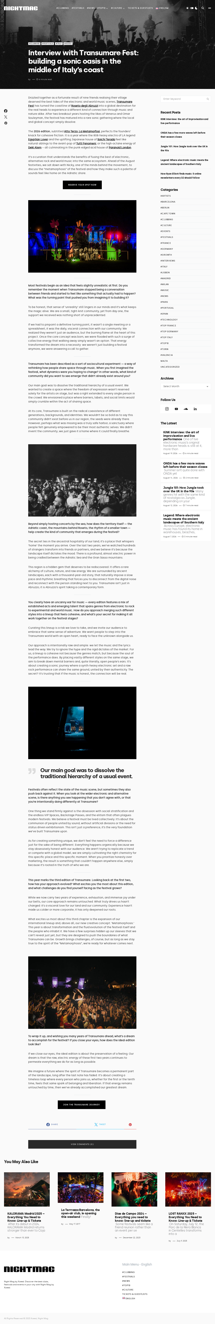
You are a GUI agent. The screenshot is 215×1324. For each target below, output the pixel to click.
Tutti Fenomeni (86, 143)
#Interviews (168, 261)
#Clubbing (34, 44)
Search (208, 99)
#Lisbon (165, 272)
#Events (165, 231)
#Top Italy (167, 337)
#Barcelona (168, 202)
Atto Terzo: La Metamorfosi (82, 131)
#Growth (166, 255)
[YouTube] (176, 408)
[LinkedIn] (195, 408)
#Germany (167, 249)
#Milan (165, 284)
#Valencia (167, 355)
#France (166, 243)
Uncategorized (170, 367)
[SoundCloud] (185, 408)
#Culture (166, 225)
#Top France (168, 325)
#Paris (164, 302)
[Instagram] (167, 408)
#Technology (169, 320)
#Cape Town (168, 213)
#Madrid (166, 278)
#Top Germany (169, 331)
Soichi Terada (106, 139)
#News (164, 296)
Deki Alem (34, 147)
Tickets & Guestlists (134, 1294)
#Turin (164, 349)
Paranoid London (120, 147)
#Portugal (167, 308)
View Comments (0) (82, 1144)
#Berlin (165, 208)
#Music (68, 44)
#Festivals (47, 44)
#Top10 (165, 343)
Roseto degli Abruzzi (84, 105)
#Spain (164, 314)
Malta (164, 361)
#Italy (59, 44)
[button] (192, 8)
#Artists (166, 196)
